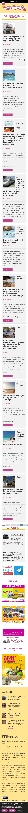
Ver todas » (13, 731)
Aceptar (4, 810)
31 (24, 525)
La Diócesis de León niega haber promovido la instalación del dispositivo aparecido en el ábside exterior (16, 723)
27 (12, 525)
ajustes (20, 807)
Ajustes (19, 810)
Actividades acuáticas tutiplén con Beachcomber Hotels (13, 85)
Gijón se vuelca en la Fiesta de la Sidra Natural (16, 714)
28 (15, 525)
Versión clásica (14, 1)
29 (18, 525)
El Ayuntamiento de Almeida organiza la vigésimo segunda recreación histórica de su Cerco (16, 706)
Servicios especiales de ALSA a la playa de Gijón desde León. (13, 38)
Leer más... (8, 63)
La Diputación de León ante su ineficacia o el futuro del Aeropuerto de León (16, 698)
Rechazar (12, 810)
